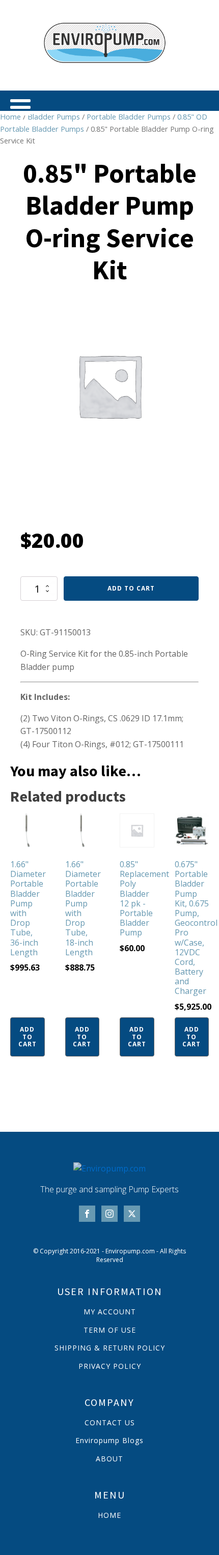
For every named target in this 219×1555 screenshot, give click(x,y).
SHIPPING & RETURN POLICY (109, 1348)
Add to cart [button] (27, 1036)
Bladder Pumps (54, 116)
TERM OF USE (110, 1330)
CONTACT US (110, 1422)
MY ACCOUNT (110, 1311)
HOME (109, 1515)
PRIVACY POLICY (109, 1366)
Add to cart (131, 588)
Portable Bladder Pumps (129, 116)
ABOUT (109, 1458)
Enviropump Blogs (109, 1440)
